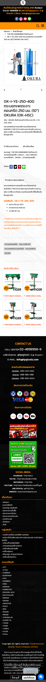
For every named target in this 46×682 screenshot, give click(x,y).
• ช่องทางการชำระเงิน (10, 516)
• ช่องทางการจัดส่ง (9, 513)
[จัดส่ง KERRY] (13, 416)
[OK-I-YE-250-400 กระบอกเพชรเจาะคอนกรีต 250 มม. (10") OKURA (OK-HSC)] (23, 64)
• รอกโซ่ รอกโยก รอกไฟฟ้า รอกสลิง (15, 534)
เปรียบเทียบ (29, 146)
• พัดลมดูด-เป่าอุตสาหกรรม (12, 554)
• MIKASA (5, 598)
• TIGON (5, 623)
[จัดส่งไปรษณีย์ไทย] (19, 416)
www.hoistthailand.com (27, 491)
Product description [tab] (14, 179)
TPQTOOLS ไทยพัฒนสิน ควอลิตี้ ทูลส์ (27, 485)
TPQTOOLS (28, 475)
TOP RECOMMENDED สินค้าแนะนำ (24, 152)
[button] (36, 25)
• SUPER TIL (6, 620)
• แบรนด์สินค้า (7, 505)
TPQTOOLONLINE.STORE (27, 479)
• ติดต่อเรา (6, 521)
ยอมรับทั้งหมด (29, 678)
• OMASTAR (6, 603)
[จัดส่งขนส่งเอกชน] (33, 416)
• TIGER (5, 625)
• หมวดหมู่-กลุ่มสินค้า (9, 508)
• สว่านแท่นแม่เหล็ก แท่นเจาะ (12, 545)
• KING (4, 584)
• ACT (4, 567)
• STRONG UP (7, 617)
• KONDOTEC (7, 589)
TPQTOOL (28, 482)
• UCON (5, 631)
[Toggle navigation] (42, 26)
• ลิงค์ (4, 524)
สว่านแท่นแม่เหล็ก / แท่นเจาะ (14, 155)
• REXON (5, 612)
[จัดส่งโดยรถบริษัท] (26, 416)
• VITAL (5, 634)
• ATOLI (5, 570)
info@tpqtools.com (31, 13)
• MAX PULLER (8, 595)
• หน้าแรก (5, 502)
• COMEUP (6, 572)
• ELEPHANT (7, 575)
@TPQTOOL (29, 488)
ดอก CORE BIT (31, 155)
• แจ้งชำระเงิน (7, 519)
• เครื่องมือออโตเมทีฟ (10, 548)
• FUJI (4, 578)
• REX (4, 609)
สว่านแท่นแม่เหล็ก (28, 157)
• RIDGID (5, 614)
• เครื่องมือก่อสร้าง (9, 557)
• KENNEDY (6, 581)
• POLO (5, 606)
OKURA (18, 157)
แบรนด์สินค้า (9, 157)
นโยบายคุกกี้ (20, 673)
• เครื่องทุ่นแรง (7, 551)
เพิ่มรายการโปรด (12, 146)
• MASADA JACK (8, 592)
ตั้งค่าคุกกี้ (15, 678)
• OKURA (5, 600)
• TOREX (5, 628)
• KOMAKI (5, 586)
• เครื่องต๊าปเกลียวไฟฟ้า (11, 543)
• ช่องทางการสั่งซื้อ (9, 510)
